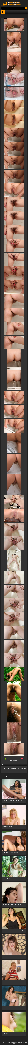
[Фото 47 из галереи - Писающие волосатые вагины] (14, 742)
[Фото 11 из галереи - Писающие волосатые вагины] (14, 182)
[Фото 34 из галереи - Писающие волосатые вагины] (14, 535)
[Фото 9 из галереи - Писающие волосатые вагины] (14, 155)
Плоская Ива (6, 1033)
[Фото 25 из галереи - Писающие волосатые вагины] (14, 390)
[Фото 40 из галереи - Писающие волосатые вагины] (14, 625)
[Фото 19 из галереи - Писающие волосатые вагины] (14, 293)
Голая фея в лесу (7, 878)
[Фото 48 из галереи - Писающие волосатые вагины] (14, 756)
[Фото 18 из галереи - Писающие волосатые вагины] (14, 279)
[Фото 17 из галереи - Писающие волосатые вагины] (14, 265)
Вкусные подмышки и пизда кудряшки (12, 904)
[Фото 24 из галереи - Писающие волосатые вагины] (14, 369)
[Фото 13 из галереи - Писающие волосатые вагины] (14, 210)
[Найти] (26, 8)
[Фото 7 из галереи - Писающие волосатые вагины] (14, 127)
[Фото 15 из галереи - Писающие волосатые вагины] (14, 238)
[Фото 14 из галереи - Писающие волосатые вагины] (14, 224)
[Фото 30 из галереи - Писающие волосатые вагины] (14, 473)
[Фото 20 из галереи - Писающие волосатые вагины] (14, 307)
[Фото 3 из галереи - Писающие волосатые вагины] (14, 72)
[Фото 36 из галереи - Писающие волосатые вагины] (14, 570)
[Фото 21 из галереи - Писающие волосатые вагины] (14, 321)
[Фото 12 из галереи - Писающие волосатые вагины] (14, 196)
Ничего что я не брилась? (9, 956)
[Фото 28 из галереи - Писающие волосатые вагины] (14, 432)
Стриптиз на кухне (7, 826)
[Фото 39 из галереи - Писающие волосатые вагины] (14, 611)
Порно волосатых (11, 3)
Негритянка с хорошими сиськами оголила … (14, 800)
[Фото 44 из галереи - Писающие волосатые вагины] (14, 680)
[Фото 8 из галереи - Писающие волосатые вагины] (14, 141)
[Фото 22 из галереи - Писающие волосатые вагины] (14, 335)
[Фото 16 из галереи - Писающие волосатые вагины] (14, 252)
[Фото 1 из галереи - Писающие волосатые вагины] (14, 31)
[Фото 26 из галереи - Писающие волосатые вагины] (14, 404)
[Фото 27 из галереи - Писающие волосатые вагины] (14, 418)
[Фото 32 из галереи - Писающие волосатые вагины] (14, 508)
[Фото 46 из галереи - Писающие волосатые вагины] (14, 721)
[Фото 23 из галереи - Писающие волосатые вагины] (14, 348)
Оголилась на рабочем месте (10, 981)
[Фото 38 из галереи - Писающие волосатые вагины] (14, 597)
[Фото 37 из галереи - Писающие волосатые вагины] (14, 584)
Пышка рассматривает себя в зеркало (12, 1007)
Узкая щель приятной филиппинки (11, 852)
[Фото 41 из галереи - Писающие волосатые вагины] (14, 639)
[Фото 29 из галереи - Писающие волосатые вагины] (14, 453)
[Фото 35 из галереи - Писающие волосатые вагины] (14, 549)
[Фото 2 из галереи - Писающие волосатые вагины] (14, 51)
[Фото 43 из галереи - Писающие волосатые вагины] (14, 666)
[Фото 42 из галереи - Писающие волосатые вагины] (14, 652)
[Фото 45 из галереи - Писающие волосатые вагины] (14, 701)
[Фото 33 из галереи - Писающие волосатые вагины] (14, 522)
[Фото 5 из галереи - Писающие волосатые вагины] (14, 99)
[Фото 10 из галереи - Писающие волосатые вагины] (14, 169)
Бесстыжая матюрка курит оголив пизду (13, 930)
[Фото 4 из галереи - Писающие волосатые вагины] (14, 86)
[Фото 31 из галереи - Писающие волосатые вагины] (14, 494)
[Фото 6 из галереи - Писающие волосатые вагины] (14, 113)
